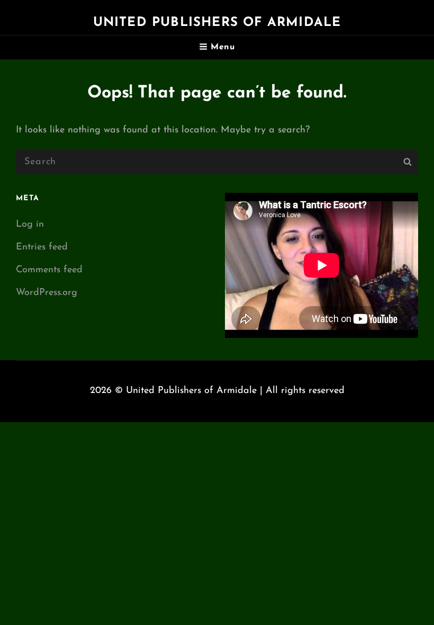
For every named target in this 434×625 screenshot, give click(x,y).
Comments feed (49, 270)
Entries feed (42, 247)
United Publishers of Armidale (217, 22)
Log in (30, 224)
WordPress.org (46, 293)
